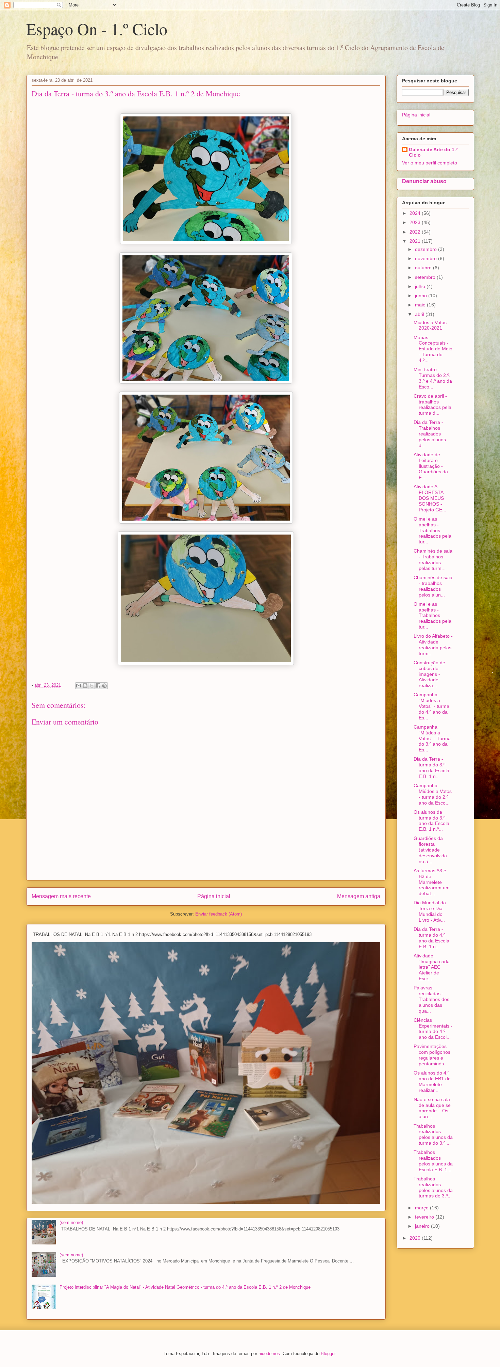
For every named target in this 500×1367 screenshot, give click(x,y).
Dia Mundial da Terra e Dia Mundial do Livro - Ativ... (430, 911)
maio (421, 304)
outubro (424, 267)
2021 (416, 241)
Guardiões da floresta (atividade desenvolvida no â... (430, 850)
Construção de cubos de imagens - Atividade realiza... (429, 674)
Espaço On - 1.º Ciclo (96, 28)
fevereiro (425, 1217)
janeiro (423, 1226)
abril (420, 314)
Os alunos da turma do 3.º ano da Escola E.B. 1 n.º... (431, 820)
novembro (426, 258)
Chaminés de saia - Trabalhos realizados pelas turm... (433, 559)
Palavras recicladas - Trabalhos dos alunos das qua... (431, 999)
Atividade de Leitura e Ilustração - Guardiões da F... (431, 466)
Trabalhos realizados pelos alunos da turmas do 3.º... (433, 1187)
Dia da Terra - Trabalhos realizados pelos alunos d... (430, 433)
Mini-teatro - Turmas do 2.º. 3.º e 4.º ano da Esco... (433, 378)
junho (421, 295)
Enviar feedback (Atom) (218, 914)
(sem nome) (71, 1222)
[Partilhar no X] (91, 685)
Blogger (328, 1353)
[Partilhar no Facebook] (98, 685)
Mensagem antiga (358, 896)
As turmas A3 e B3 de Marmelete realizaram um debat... (432, 882)
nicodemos (269, 1353)
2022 (416, 232)
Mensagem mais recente (61, 896)
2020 (416, 1238)
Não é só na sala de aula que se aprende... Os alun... (432, 1108)
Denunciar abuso (424, 181)
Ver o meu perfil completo (429, 162)
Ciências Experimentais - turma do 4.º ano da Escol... (433, 1028)
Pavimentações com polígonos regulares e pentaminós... (432, 1055)
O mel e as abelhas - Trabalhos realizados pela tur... (432, 530)
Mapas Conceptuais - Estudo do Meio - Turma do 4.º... (433, 349)
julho (421, 286)
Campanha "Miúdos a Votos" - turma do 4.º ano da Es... (431, 706)
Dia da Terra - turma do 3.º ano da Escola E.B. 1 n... (431, 767)
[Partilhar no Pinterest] (104, 685)
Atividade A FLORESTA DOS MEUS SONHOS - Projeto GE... (430, 498)
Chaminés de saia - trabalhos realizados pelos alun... (433, 586)
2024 (416, 213)
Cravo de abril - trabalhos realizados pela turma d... (432, 404)
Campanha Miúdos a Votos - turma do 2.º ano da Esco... (433, 794)
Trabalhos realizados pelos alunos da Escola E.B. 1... (433, 1160)
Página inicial (213, 896)
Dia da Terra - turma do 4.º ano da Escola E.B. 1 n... (431, 937)
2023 (416, 222)
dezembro (426, 249)
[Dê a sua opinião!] (85, 685)
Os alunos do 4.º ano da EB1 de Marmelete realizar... (432, 1081)
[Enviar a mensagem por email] (78, 685)
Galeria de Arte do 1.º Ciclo (433, 152)
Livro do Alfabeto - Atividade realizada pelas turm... (433, 644)
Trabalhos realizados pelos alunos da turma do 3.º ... (433, 1134)
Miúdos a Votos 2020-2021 (430, 325)
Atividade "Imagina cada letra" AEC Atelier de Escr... (432, 967)
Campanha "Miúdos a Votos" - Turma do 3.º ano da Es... (432, 738)
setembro (426, 277)
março (422, 1207)
